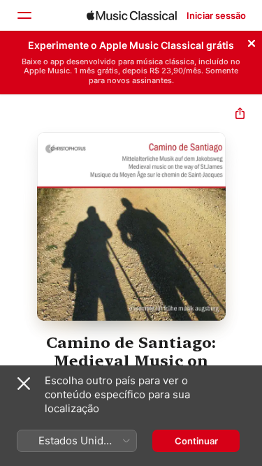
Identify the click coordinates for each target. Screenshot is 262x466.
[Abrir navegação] (23, 15)
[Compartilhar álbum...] (240, 115)
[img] (132, 15)
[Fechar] (251, 41)
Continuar (196, 440)
